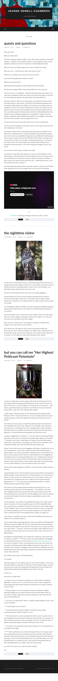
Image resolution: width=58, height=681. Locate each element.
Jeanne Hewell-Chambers (29, 11)
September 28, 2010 (10, 237)
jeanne (18, 47)
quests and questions (20, 43)
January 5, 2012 (9, 47)
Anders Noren (45, 668)
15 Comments (28, 237)
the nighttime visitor (19, 233)
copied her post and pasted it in (42, 541)
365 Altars (13, 215)
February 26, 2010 (9, 360)
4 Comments (26, 47)
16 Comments (28, 360)
